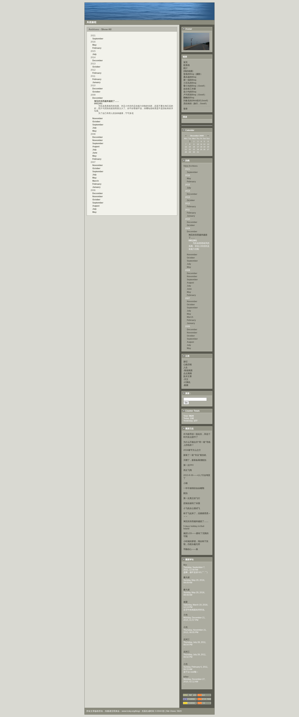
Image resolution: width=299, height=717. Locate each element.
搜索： (188, 393)
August (95, 146)
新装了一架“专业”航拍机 (194, 455)
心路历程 (187, 364)
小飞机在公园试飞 (191, 508)
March (95, 181)
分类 (187, 356)
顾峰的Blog (188, 97)
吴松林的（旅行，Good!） (195, 103)
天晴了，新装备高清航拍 (194, 460)
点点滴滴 (187, 373)
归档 (187, 160)
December (97, 60)
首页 (185, 62)
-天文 (185, 379)
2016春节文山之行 (192, 450)
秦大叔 (186, 577)
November (97, 118)
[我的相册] (188, 71)
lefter (186, 677)
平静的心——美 (190, 549)
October (96, 67)
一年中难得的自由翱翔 (193, 488)
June (94, 153)
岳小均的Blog (189, 92)
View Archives (190, 166)
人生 (185, 367)
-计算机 (186, 382)
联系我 (186, 65)
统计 (185, 68)
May (94, 45)
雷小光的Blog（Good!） (194, 86)
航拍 (185, 493)
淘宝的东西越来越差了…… (106, 101)
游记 (185, 361)
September (97, 38)
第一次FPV (188, 465)
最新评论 (189, 559)
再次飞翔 (187, 470)
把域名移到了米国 (191, 503)
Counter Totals (192, 411)
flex (185, 565)
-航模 (185, 385)
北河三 (186, 639)
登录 (185, 109)
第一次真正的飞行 (191, 498)
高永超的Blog (189, 77)
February (96, 48)
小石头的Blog (189, 83)
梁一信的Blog (189, 80)
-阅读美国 (187, 370)
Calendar (189, 130)
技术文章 (187, 376)
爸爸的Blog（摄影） (192, 74)
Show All (106, 29)
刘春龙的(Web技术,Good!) (195, 100)
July (94, 54)
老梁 (185, 602)
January (96, 82)
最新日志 (189, 428)
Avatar (188, 29)
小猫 (185, 483)
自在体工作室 (189, 89)
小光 (185, 615)
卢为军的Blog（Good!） (194, 94)
